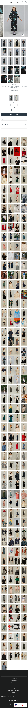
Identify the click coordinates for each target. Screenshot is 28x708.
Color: (14, 93)
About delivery (14, 682)
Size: (14, 102)
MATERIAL (4, 121)
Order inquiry (14, 678)
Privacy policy (14, 684)
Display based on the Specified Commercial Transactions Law (14, 688)
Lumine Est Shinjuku (14, 672)
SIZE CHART (5, 124)
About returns (14, 680)
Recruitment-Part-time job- (14, 690)
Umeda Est (14, 674)
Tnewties (14, 2)
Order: (14, 107)
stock (14, 109)
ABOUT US (14, 692)
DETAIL (4, 119)
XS (8, 104)
